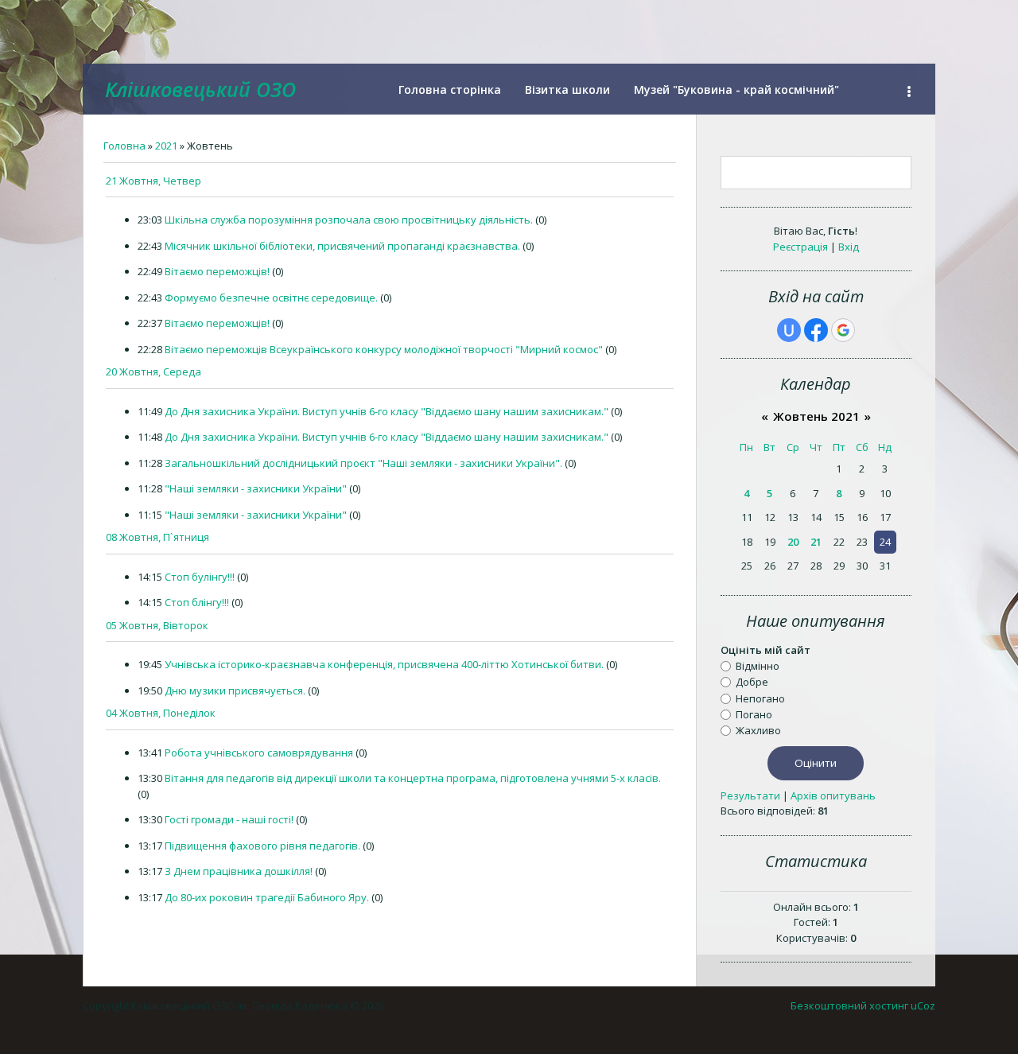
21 (816, 542)
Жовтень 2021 (816, 416)
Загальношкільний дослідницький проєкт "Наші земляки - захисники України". (363, 463)
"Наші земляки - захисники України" (256, 488)
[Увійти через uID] (789, 330)
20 (792, 542)
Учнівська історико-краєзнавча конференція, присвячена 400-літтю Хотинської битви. (384, 664)
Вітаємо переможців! (217, 271)
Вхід (848, 246)
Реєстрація (800, 246)
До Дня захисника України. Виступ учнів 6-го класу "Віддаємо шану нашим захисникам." (386, 411)
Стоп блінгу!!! (197, 602)
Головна (124, 145)
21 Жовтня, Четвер (153, 180)
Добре (752, 682)
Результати (750, 795)
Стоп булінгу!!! (200, 577)
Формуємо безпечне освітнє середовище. (271, 297)
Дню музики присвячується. (235, 690)
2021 (166, 145)
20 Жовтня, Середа (153, 371)
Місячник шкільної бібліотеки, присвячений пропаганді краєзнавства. (342, 246)
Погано (754, 714)
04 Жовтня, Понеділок (161, 713)
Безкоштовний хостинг (849, 1005)
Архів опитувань (833, 795)
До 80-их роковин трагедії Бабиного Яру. (267, 897)
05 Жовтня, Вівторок (157, 625)
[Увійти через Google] (843, 330)
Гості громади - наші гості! (229, 819)
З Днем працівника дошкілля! (239, 871)
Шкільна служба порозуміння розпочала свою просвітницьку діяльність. (349, 219)
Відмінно (757, 666)
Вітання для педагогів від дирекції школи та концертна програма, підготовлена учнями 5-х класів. (413, 778)
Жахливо (758, 730)
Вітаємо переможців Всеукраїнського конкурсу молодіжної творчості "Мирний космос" (384, 349)
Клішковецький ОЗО (200, 89)
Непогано (760, 697)
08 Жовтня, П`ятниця (157, 537)
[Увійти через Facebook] (816, 330)
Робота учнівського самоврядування (259, 752)
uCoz (923, 1005)
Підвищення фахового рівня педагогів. (262, 845)
